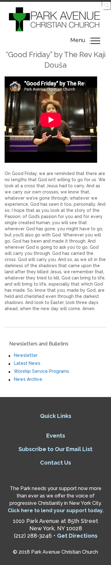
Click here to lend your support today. (56, 510)
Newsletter (26, 355)
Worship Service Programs (41, 371)
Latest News (27, 363)
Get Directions (77, 535)
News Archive (28, 379)
